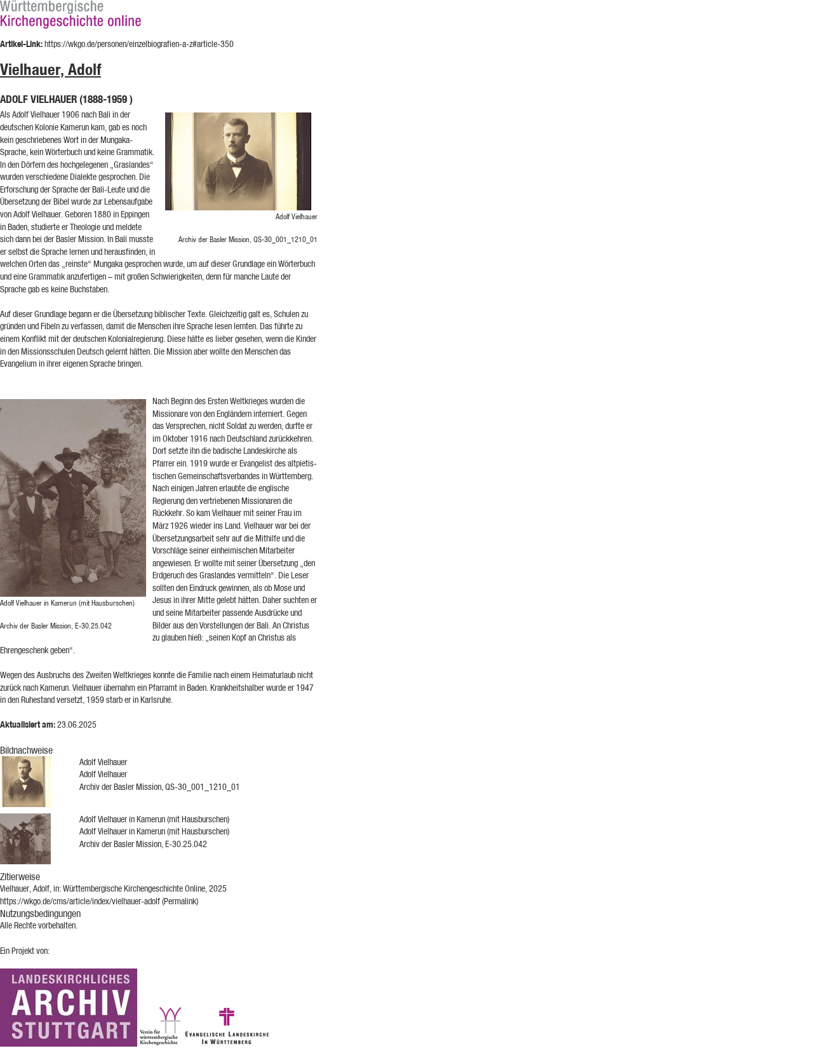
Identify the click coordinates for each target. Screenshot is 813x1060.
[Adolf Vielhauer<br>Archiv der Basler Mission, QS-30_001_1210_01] (241, 161)
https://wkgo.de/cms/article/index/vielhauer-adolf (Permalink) (99, 901)
